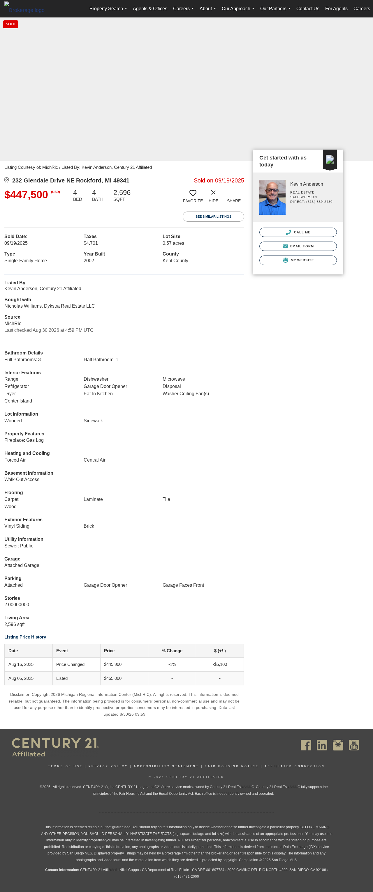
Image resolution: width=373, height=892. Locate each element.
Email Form (301, 246)
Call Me (301, 232)
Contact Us (307, 8)
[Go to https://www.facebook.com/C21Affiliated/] (306, 745)
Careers (184, 11)
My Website (302, 260)
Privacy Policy (108, 766)
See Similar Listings (213, 216)
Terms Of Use (65, 766)
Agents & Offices (150, 8)
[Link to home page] (27, 10)
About (209, 11)
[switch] (193, 198)
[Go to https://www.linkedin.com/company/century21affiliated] (322, 745)
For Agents (336, 8)
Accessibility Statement (166, 766)
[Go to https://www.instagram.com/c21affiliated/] (338, 745)
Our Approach (239, 11)
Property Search (109, 11)
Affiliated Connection (295, 766)
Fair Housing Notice (232, 766)
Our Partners (276, 11)
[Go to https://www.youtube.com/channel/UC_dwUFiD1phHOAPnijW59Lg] (354, 745)
